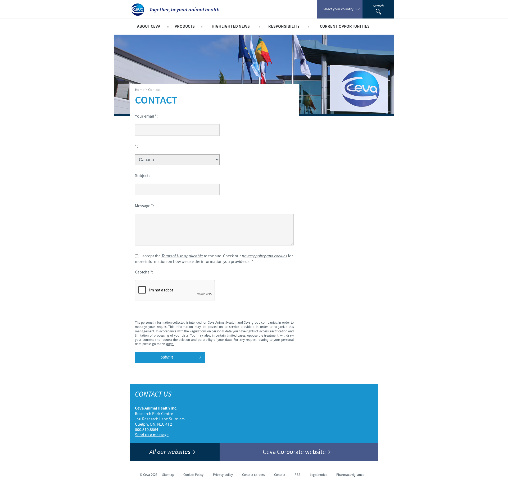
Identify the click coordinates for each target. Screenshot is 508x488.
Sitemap (168, 475)
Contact (279, 475)
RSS (297, 475)
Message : (144, 205)
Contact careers (253, 475)
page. (170, 344)
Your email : (146, 116)
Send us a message (152, 435)
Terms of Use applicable (182, 256)
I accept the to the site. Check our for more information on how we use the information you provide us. (214, 258)
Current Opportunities (345, 26)
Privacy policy (223, 475)
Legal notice (318, 475)
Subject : (142, 175)
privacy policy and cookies (264, 256)
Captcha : (144, 272)
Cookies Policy (193, 475)
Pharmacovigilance (350, 475)
